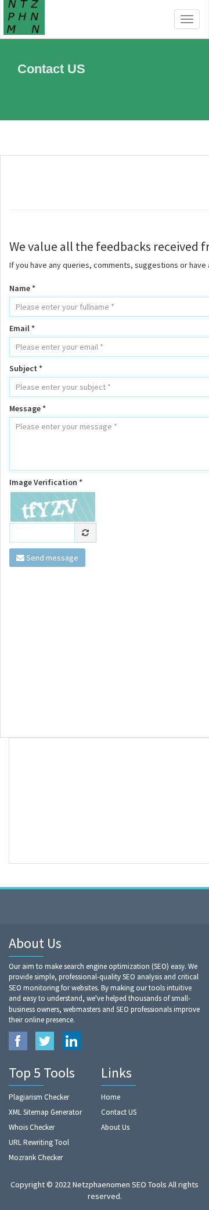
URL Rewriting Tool (39, 1142)
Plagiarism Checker (39, 1097)
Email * (22, 328)
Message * (27, 408)
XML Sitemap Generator (45, 1112)
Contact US (118, 1112)
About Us (115, 1127)
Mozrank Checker (36, 1157)
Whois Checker (32, 1127)
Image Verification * (45, 482)
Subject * (25, 368)
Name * (22, 288)
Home (110, 1097)
